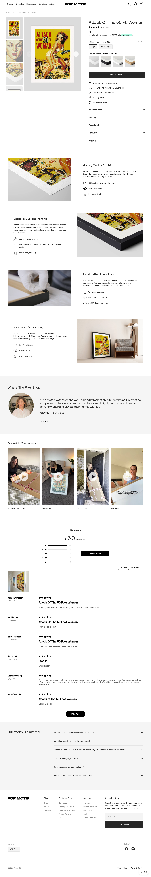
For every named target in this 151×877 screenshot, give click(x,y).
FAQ (60, 818)
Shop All (47, 803)
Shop (13, 13)
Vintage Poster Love (98, 18)
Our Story (87, 803)
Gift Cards (48, 810)
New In (46, 807)
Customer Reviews (90, 807)
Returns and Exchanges (67, 810)
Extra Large (107, 47)
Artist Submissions (90, 818)
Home (8, 13)
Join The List (124, 824)
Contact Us (63, 803)
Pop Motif (17, 868)
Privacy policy (122, 868)
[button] (129, 4)
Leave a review (95, 553)
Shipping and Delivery (67, 807)
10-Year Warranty (65, 814)
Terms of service (137, 868)
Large (94, 47)
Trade (85, 814)
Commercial (87, 810)
